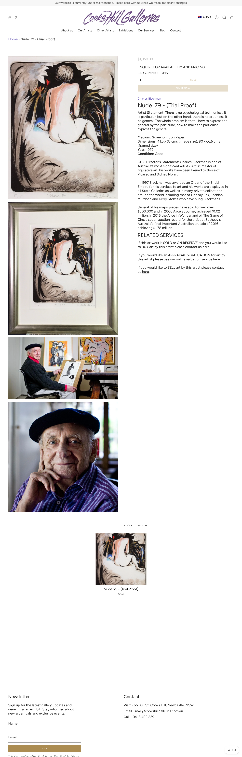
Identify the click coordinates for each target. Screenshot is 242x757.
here (205, 247)
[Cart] (232, 17)
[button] (224, 17)
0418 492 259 (143, 717)
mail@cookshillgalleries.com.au (159, 711)
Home (13, 39)
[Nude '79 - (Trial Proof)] (121, 559)
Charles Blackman (149, 98)
